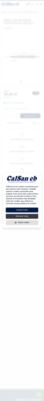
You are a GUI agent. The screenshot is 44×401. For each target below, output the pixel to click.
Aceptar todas (22, 210)
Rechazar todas (22, 216)
